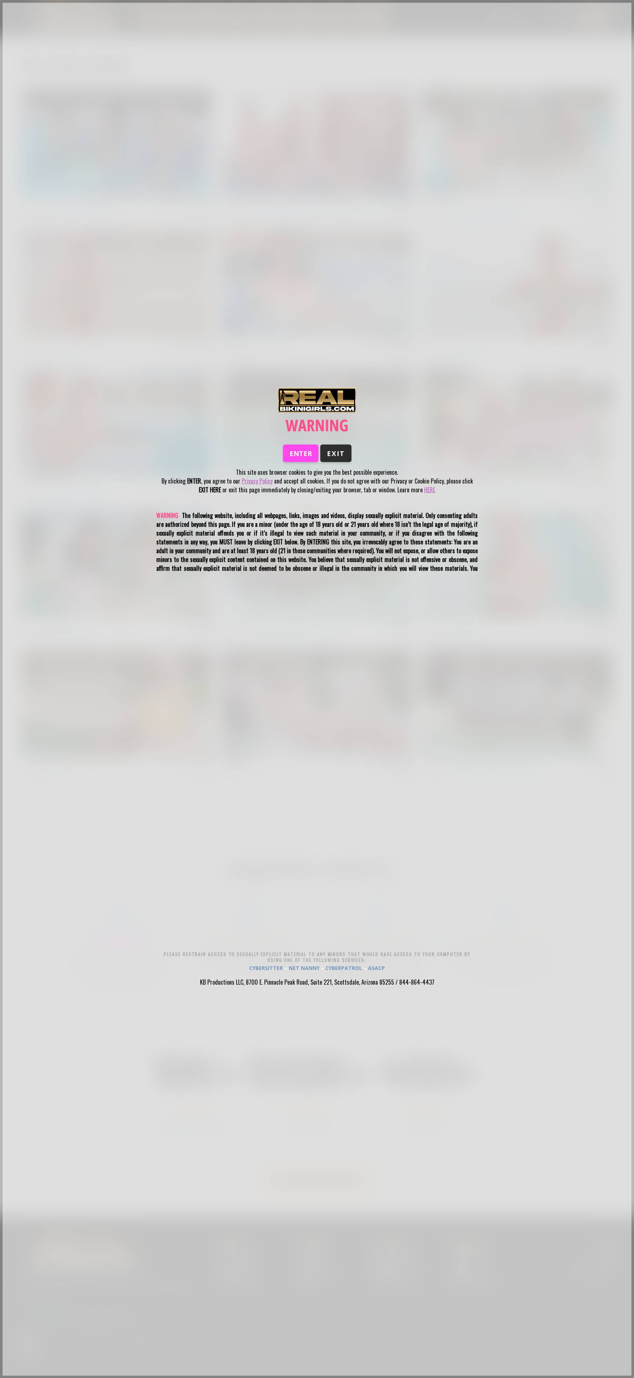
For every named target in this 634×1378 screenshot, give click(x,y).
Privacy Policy (257, 480)
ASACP (376, 967)
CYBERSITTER (266, 967)
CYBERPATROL (343, 967)
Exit (336, 453)
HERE (429, 489)
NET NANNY (304, 967)
